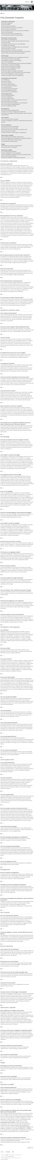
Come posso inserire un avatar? (8, 48)
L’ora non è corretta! (5, 42)
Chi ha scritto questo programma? (8, 151)
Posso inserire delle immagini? (8, 84)
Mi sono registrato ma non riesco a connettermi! (11, 27)
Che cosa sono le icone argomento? (9, 91)
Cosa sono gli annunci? (6, 87)
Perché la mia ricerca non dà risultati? (9, 128)
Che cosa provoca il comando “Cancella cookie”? (12, 35)
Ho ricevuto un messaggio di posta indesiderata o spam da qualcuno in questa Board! (16, 114)
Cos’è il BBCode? (5, 79)
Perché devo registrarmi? (7, 23)
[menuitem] (2, 1159)
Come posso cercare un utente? (8, 131)
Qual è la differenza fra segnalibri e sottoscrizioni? (12, 136)
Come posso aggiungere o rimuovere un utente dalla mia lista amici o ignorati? (16, 121)
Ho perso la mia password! (7, 32)
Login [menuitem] (28, 2)
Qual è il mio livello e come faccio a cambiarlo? (11, 50)
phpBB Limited (3, 1090)
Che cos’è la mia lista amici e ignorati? (9, 119)
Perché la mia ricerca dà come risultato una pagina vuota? (14, 129)
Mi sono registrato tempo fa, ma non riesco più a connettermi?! (15, 30)
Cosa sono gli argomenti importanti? (9, 88)
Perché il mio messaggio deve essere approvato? (12, 74)
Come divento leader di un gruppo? (9, 101)
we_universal (5, 1157)
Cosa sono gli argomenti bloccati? (9, 90)
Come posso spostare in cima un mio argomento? (12, 75)
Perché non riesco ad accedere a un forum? (11, 66)
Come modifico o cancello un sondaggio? (10, 64)
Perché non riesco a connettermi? (8, 29)
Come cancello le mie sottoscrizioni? (9, 141)
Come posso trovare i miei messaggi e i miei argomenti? (13, 132)
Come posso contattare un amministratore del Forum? (13, 157)
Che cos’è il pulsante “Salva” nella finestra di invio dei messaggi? (15, 72)
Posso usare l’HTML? (6, 81)
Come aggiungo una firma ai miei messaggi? (11, 60)
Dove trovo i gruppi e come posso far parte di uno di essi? (14, 100)
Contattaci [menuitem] (8, 1151)
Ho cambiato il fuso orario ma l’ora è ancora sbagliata (13, 44)
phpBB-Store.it (11, 1156)
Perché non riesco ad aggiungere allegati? (10, 68)
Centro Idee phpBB (29, 1102)
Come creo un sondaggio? (7, 61)
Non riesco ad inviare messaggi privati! (10, 110)
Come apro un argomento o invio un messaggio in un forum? (14, 57)
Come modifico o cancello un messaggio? (10, 58)
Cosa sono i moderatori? (6, 96)
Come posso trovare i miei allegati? (9, 147)
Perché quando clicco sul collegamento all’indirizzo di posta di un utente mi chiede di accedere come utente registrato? (16, 52)
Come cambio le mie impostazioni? (9, 39)
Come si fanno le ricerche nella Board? (10, 126)
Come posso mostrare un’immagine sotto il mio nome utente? (15, 47)
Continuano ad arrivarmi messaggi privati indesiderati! (13, 111)
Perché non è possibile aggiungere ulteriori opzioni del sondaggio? (16, 63)
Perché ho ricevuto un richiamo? (8, 69)
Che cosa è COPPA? (6, 24)
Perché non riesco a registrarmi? (8, 26)
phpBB (7, 1154)
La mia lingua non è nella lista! (8, 45)
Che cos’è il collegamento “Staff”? (8, 106)
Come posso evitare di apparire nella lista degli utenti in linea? (15, 41)
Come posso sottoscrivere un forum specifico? (11, 139)
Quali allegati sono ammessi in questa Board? (11, 145)
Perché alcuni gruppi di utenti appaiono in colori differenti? (14, 103)
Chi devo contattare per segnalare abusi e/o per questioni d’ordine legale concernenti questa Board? (16, 155)
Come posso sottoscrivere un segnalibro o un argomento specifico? (16, 138)
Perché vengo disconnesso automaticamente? (11, 33)
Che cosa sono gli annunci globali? (9, 85)
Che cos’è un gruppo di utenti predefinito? (10, 104)
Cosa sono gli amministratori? (8, 95)
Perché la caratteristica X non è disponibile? (11, 153)
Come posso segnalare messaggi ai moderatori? (12, 71)
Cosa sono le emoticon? (6, 82)
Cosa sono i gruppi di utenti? (7, 98)
